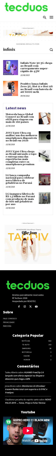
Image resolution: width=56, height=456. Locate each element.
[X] (30, 307)
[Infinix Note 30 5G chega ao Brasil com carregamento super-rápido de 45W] (10, 67)
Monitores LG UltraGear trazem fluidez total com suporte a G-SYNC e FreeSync (26, 389)
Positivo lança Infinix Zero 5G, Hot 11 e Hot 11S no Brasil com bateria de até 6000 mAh (36, 88)
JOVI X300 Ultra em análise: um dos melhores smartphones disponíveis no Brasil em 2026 (21, 137)
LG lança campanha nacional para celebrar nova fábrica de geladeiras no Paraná (20, 179)
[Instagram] (25, 307)
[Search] (51, 49)
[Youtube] (36, 307)
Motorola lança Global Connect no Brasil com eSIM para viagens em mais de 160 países (20, 118)
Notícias (7, 74)
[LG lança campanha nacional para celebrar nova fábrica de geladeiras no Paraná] (44, 179)
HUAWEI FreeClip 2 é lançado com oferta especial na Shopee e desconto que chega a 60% (24, 375)
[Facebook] (19, 307)
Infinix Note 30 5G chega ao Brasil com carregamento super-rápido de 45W (36, 67)
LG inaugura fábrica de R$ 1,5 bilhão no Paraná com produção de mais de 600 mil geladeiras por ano (20, 199)
